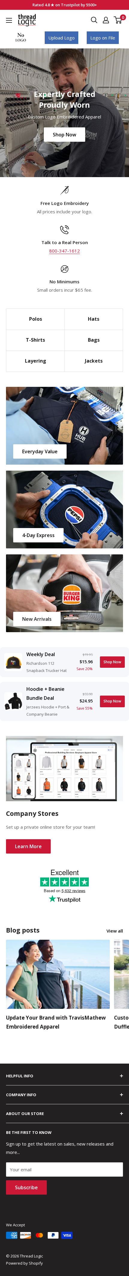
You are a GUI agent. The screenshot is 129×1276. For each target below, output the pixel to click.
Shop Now (64, 134)
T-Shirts (35, 340)
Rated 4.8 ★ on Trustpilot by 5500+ (64, 4)
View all (114, 931)
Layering (35, 361)
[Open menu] (9, 20)
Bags (94, 340)
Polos (35, 319)
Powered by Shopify (24, 1263)
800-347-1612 (64, 251)
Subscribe (26, 1187)
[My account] (106, 20)
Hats (93, 319)
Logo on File (102, 38)
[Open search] (94, 20)
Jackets (94, 361)
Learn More (28, 846)
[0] (118, 20)
